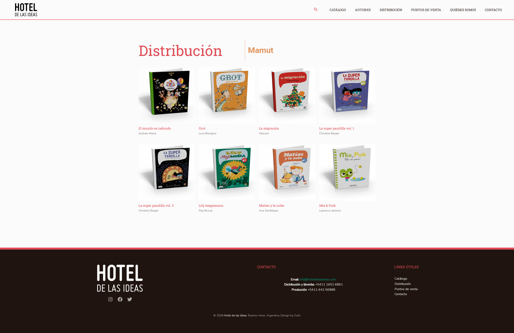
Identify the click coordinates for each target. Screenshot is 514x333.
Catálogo (337, 10)
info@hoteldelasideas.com (317, 279)
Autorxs (363, 10)
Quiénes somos (463, 10)
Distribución (391, 10)
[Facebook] (120, 299)
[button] (316, 10)
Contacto (493, 10)
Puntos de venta (426, 10)
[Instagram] (110, 299)
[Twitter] (129, 299)
